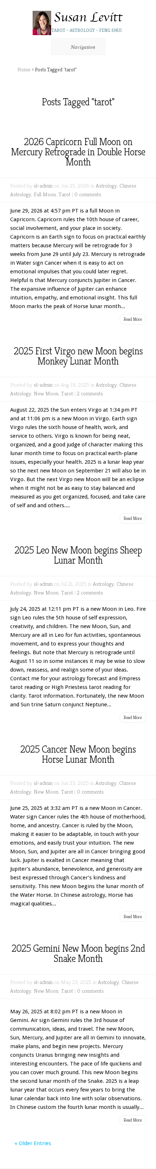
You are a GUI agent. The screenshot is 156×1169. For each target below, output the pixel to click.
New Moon (46, 393)
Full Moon (45, 194)
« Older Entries (33, 1143)
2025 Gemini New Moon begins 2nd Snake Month (78, 953)
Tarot (64, 194)
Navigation (83, 46)
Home (23, 69)
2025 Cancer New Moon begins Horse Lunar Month (78, 754)
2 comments (90, 393)
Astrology (106, 185)
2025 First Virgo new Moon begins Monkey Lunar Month (78, 356)
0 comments (87, 194)
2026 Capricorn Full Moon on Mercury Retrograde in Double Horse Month (78, 151)
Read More (133, 319)
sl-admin (43, 185)
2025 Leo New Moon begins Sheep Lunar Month (78, 555)
